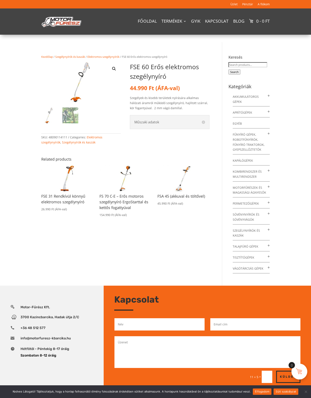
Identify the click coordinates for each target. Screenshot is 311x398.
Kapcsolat (216, 21)
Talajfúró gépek (245, 246)
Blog (239, 21)
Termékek (171, 21)
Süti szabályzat (286, 391)
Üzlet (234, 4)
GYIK (195, 21)
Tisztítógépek (243, 257)
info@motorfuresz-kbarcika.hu (46, 338)
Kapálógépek (243, 160)
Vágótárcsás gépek (248, 268)
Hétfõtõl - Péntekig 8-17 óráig (45, 349)
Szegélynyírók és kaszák (70, 57)
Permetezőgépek (246, 203)
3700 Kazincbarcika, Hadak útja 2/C (50, 317)
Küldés (288, 377)
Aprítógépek (242, 112)
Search (234, 72)
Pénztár (247, 4)
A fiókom (264, 4)
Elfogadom (262, 391)
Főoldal (147, 21)
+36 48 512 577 (33, 328)
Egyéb (237, 123)
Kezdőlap (47, 57)
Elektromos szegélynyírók (103, 57)
